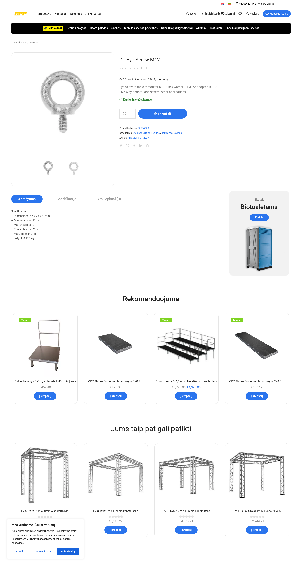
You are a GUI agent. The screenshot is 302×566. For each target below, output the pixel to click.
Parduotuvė (44, 13)
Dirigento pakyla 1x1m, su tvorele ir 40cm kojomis (45, 381)
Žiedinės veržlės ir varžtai (146, 133)
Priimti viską (68, 551)
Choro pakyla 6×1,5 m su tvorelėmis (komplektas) (186, 381)
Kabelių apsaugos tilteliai (177, 28)
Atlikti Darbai (93, 13)
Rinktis (259, 217)
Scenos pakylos (76, 28)
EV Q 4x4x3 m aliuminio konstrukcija (115, 511)
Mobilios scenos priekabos (141, 28)
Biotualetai (216, 28)
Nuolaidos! (55, 28)
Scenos (116, 28)
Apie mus (76, 13)
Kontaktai (61, 13)
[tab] (27, 199)
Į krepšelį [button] (45, 396)
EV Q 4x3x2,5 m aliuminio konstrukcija (186, 511)
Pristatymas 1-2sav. (138, 137)
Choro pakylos (99, 28)
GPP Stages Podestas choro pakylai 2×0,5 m (256, 381)
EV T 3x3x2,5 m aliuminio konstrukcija (257, 511)
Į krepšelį (164, 113)
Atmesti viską (43, 551)
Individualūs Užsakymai (220, 13)
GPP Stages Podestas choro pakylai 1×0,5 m (115, 381)
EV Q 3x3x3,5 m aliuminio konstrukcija (45, 511)
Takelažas (167, 133)
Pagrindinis (20, 42)
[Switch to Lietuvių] (229, 3)
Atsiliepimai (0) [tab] (109, 199)
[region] (45, 539)
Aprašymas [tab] (27, 199)
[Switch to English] (223, 3)
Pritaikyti (21, 551)
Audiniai (201, 28)
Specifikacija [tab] (66, 199)
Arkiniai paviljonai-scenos (243, 28)
